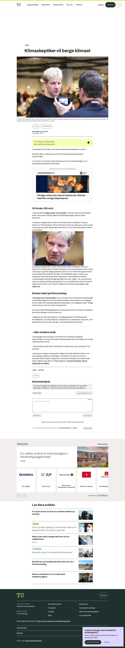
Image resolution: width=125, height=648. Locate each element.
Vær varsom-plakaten (46, 621)
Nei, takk (106, 642)
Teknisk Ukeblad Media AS (33, 641)
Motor (41, 370)
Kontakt (20, 633)
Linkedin (51, 612)
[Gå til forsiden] (19, 4)
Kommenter (47, 126)
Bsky (50, 615)
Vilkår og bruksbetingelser (89, 612)
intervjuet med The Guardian (44, 298)
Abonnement (22, 628)
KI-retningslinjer (85, 615)
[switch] (89, 142)
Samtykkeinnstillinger (87, 608)
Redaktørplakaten (63, 621)
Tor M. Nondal (22, 614)
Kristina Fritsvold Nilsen (26, 606)
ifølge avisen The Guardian (56, 213)
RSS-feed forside (54, 604)
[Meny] (118, 4)
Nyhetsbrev (83, 604)
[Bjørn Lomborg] (62, 248)
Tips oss (103, 595)
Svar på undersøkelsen (93, 642)
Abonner (110, 5)
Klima (27, 45)
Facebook (52, 608)
